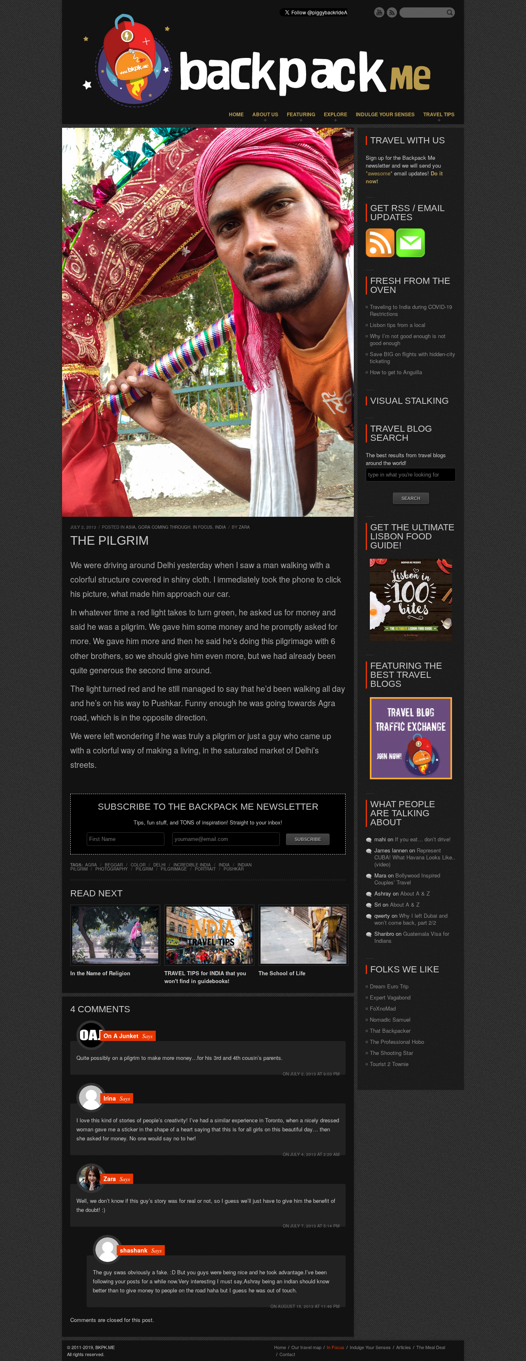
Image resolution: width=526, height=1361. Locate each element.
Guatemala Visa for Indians (411, 937)
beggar (114, 865)
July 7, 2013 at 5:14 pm (314, 1226)
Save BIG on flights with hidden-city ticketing (412, 357)
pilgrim (144, 869)
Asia (131, 527)
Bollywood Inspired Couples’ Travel (407, 878)
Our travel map (306, 1347)
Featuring (301, 114)
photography (111, 869)
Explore (335, 114)
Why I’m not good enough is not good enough (407, 339)
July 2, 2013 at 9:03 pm (314, 1074)
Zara (244, 527)
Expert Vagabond (390, 997)
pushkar (234, 869)
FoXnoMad (383, 1008)
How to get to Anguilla (396, 372)
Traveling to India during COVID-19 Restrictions (411, 310)
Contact (287, 1354)
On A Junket (121, 1036)
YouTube (379, 12)
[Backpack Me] (263, 62)
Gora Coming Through (164, 527)
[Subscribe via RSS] (381, 255)
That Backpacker (390, 1030)
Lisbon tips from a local (397, 325)
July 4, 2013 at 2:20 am (314, 1154)
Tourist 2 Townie (389, 1064)
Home (236, 114)
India (220, 527)
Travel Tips (438, 114)
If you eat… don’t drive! (423, 839)
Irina (110, 1098)
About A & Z (415, 893)
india (224, 865)
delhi (159, 865)
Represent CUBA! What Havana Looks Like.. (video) (414, 857)
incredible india (192, 865)
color (138, 865)
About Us (265, 114)
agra (91, 865)
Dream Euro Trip (389, 986)
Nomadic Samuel (390, 1019)
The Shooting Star (391, 1053)
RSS (392, 12)
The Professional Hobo (397, 1042)
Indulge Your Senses (385, 114)
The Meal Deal (430, 1347)
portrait (205, 869)
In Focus (202, 527)
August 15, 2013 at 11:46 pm (308, 1306)
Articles (403, 1347)
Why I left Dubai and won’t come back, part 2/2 (411, 919)
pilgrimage (174, 869)
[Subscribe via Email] (410, 255)
